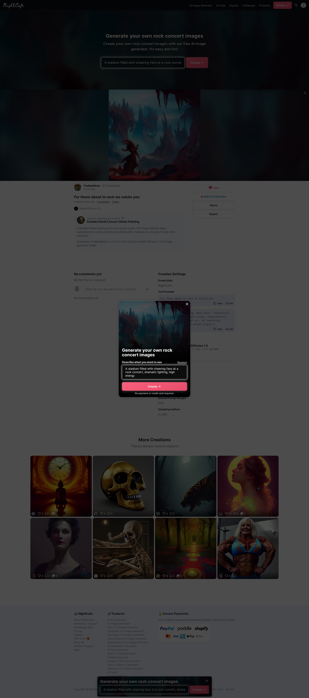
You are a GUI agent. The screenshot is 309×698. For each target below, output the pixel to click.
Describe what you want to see (142, 362)
